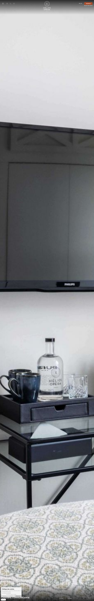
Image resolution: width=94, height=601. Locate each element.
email (14, 3)
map (7, 3)
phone (10, 3)
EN (79, 3)
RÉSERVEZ (88, 3)
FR (81, 3)
